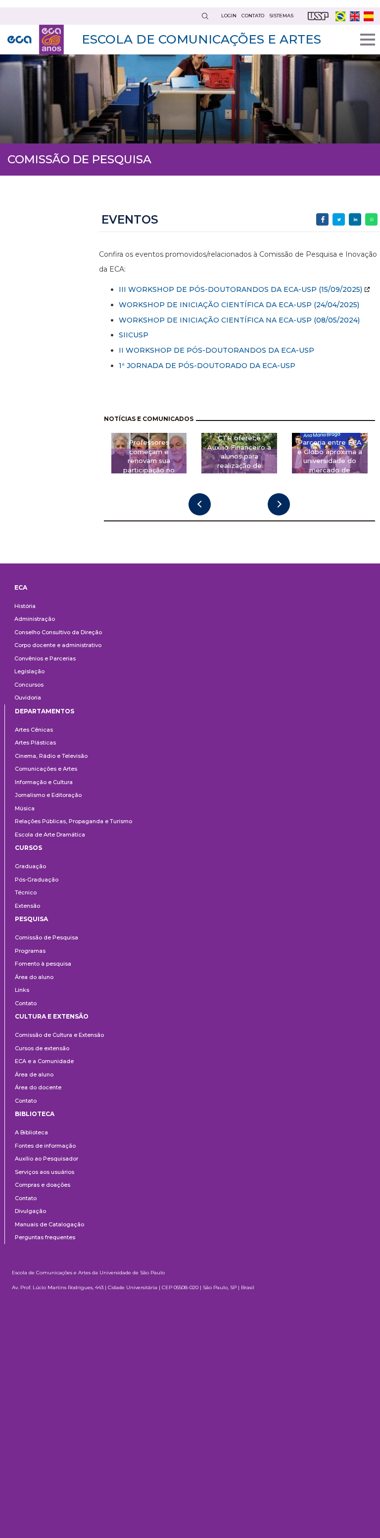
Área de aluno (34, 1074)
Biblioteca (34, 1114)
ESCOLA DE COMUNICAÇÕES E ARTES (201, 39)
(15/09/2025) (339, 289)
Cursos (28, 847)
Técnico (26, 892)
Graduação (30, 866)
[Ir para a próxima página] (279, 504)
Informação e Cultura (44, 782)
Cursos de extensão (42, 1048)
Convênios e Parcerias (45, 658)
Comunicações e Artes (46, 768)
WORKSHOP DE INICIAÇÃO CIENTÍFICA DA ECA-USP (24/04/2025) (239, 304)
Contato (26, 1003)
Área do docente (38, 1087)
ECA (20, 587)
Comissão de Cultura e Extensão (59, 1034)
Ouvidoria (27, 697)
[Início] (35, 39)
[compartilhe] (322, 219)
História (25, 606)
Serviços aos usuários (44, 1171)
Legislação (29, 671)
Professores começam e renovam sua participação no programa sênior (149, 461)
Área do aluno (34, 977)
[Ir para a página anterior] (200, 504)
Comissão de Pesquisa (46, 937)
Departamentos (44, 711)
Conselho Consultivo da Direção (58, 632)
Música (25, 808)
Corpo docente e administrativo (57, 645)
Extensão (27, 905)
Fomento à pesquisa (43, 963)
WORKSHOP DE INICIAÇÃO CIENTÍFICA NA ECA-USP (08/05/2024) (239, 320)
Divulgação (30, 1211)
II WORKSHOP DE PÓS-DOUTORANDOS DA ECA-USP (216, 350)
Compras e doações (42, 1184)
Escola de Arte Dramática (50, 834)
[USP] (318, 16)
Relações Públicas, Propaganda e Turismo (73, 821)
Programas (30, 950)
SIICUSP (133, 334)
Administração (34, 618)
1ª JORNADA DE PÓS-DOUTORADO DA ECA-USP (207, 365)
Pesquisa (31, 919)
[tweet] (338, 219)
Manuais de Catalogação (49, 1224)
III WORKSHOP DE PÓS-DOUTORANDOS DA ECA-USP (218, 289)
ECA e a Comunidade (44, 1061)
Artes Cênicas (34, 729)
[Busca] (205, 16)
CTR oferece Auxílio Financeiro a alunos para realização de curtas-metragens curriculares (239, 461)
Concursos (29, 684)
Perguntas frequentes (45, 1237)
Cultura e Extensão (52, 1016)
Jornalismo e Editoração (48, 795)
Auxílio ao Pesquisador (46, 1158)
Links (22, 989)
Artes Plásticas (35, 742)
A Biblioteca (31, 1132)
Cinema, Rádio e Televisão (51, 755)
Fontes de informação (45, 1145)
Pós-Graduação (36, 879)
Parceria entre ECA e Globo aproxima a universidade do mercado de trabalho (329, 461)
